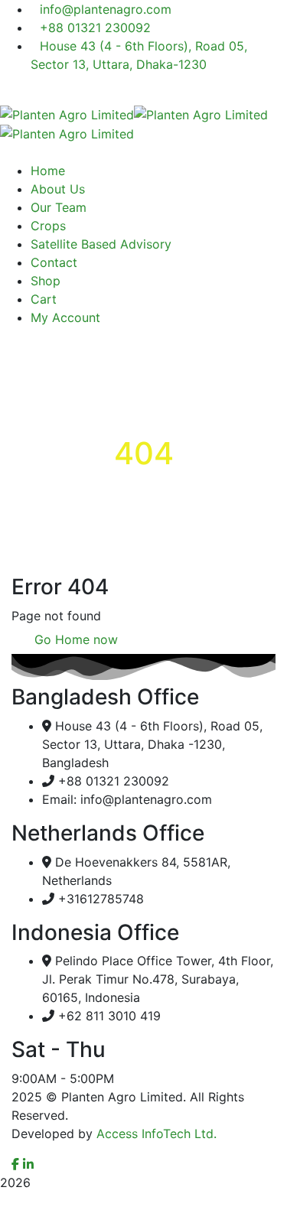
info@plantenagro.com (105, 9)
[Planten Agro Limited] (67, 113)
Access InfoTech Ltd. (156, 1133)
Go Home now (74, 639)
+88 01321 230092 (95, 27)
